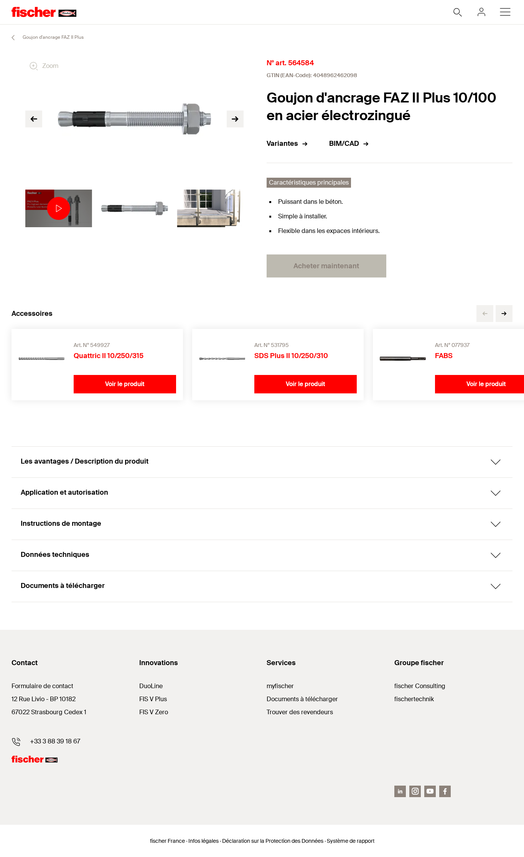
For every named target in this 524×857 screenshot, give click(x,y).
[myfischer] (481, 11)
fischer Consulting (419, 686)
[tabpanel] (58, 208)
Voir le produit (125, 384)
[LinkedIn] (400, 791)
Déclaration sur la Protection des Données (272, 840)
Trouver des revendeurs (300, 712)
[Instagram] (415, 791)
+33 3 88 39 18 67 (55, 741)
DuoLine (151, 686)
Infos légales (203, 840)
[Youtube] (430, 791)
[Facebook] (445, 791)
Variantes (282, 143)
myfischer (280, 686)
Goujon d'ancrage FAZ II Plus (52, 37)
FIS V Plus (153, 699)
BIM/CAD (344, 143)
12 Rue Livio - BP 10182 (44, 699)
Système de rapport (350, 840)
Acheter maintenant (326, 266)
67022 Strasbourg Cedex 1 (49, 712)
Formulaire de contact (42, 686)
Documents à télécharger (302, 699)
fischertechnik (414, 699)
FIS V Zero (153, 712)
